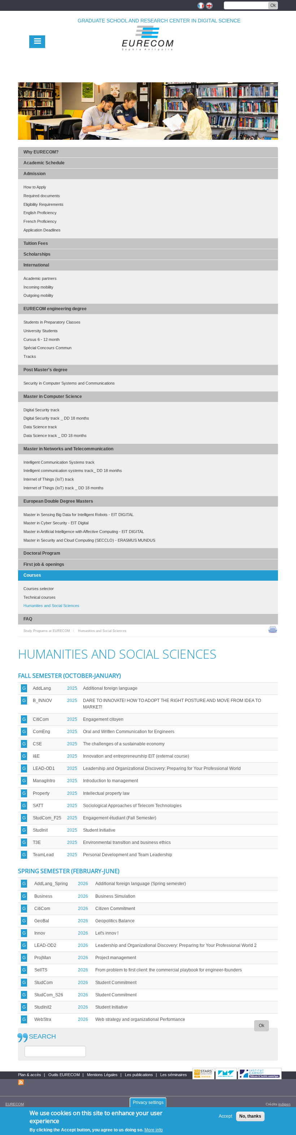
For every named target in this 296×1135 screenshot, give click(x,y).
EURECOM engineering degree (55, 308)
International (36, 265)
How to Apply (34, 187)
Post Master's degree (45, 369)
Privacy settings (148, 1102)
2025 (72, 688)
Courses (32, 575)
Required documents (41, 196)
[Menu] (37, 41)
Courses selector (38, 588)
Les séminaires (173, 1075)
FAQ (27, 618)
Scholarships (37, 254)
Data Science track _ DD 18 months (55, 435)
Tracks (29, 356)
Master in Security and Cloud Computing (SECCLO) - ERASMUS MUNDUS (89, 540)
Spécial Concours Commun (47, 348)
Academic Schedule (44, 162)
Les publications (139, 1075)
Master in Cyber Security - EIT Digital (55, 523)
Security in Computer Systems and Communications (69, 383)
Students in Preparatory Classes (51, 322)
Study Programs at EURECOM (46, 631)
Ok (273, 5)
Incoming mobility (38, 287)
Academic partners (40, 278)
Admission (34, 173)
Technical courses (39, 597)
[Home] (148, 55)
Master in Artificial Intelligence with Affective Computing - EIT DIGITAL (83, 531)
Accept (225, 1116)
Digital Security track (41, 410)
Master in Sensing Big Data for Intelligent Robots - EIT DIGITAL (78, 514)
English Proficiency (40, 213)
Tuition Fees (35, 243)
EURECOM (14, 1104)
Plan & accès (29, 1075)
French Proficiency (40, 221)
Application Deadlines (42, 230)
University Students (40, 331)
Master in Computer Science (52, 396)
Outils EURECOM (64, 1075)
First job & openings (43, 564)
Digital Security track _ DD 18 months (56, 418)
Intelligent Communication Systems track (59, 462)
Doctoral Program (41, 553)
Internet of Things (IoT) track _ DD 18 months (63, 488)
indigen (284, 1104)
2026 (83, 883)
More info (153, 1129)
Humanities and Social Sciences (51, 605)
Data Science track (40, 427)
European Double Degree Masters (58, 501)
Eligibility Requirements (43, 204)
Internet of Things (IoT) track (48, 479)
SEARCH (42, 1036)
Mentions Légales (102, 1075)
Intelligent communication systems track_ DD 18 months (72, 470)
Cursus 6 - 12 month (41, 339)
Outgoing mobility (38, 295)
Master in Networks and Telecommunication (68, 448)
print (272, 629)
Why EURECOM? (40, 152)
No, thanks (250, 1116)
